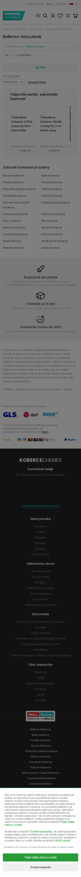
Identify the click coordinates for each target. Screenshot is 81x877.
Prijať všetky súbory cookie (41, 857)
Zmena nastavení (40, 867)
